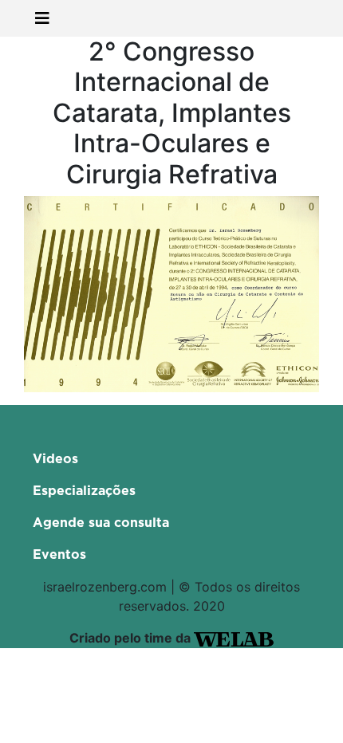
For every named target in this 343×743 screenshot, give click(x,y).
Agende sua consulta (101, 523)
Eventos (59, 554)
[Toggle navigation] (42, 18)
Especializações (84, 491)
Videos (55, 459)
